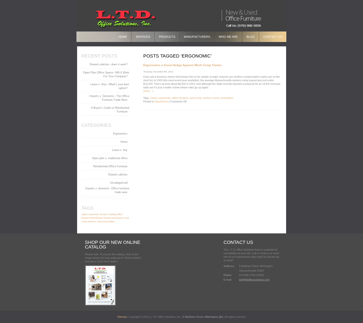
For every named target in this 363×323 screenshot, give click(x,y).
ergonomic (165, 98)
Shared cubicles (118, 174)
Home (122, 36)
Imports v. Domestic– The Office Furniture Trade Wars (109, 97)
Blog (250, 36)
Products (167, 36)
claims (153, 98)
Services (143, 36)
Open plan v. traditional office (110, 158)
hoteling (113, 214)
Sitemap (122, 316)
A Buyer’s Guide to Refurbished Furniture (110, 109)
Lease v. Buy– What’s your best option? (109, 86)
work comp (195, 98)
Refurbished (96, 218)
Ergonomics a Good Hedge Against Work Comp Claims (182, 65)
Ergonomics (161, 101)
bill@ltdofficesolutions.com (254, 279)
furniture (104, 214)
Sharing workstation (113, 218)
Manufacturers (197, 36)
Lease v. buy (120, 150)
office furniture (180, 98)
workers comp (211, 98)
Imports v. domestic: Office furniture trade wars (107, 190)
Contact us (272, 36)
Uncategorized (119, 182)
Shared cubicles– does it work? (108, 64)
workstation (226, 98)
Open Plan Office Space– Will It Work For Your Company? (106, 74)
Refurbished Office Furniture (110, 166)
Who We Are (228, 36)
